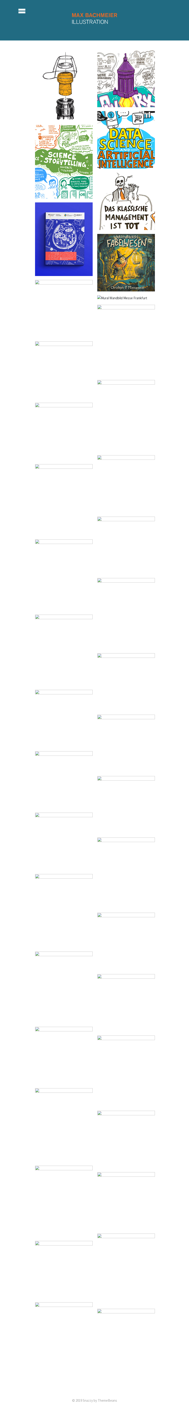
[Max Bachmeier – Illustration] (94, 27)
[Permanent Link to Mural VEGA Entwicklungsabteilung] (64, 334)
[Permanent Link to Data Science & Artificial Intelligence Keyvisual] (126, 166)
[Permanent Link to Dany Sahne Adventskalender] (64, 806)
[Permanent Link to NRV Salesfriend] (64, 744)
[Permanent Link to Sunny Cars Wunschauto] (64, 1159)
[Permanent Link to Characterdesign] (126, 1377)
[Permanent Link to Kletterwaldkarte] (64, 867)
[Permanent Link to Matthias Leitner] (126, 906)
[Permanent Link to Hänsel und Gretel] (126, 1302)
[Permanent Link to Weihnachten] (64, 608)
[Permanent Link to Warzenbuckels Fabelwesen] (126, 288)
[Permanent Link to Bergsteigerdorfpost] (64, 396)
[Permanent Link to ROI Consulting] (126, 1029)
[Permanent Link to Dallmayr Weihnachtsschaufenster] (126, 1104)
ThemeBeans (107, 1400)
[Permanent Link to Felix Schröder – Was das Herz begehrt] (64, 532)
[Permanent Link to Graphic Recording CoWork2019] (126, 104)
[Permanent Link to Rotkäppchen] (64, 1295)
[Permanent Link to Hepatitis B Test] (126, 967)
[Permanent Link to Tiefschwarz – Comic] (126, 769)
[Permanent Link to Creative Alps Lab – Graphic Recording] (126, 571)
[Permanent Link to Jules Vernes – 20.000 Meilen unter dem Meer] (64, 1081)
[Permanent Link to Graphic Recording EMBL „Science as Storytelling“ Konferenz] (64, 195)
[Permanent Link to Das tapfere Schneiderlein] (126, 1227)
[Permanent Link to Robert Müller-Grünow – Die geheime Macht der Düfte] (64, 457)
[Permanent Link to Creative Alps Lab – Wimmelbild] (126, 373)
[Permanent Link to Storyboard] (126, 1165)
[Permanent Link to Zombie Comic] (64, 683)
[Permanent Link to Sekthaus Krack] (64, 118)
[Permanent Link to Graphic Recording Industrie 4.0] (64, 1020)
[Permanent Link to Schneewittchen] (64, 1371)
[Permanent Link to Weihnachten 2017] (126, 448)
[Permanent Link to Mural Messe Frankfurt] (122, 298)
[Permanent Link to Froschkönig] (64, 1234)
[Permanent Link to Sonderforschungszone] (64, 273)
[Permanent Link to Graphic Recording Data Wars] (126, 646)
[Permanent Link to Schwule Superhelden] (64, 945)
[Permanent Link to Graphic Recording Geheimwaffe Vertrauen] (126, 708)
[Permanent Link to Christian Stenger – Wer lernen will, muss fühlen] (126, 510)
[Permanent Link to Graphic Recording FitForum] (126, 227)
